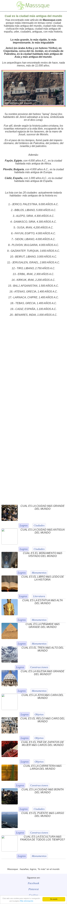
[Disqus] (33, 368)
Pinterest (33, 889)
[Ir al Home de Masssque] (33, 8)
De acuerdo (53, 899)
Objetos (39, 714)
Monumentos (39, 572)
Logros (24, 525)
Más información (26, 901)
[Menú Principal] (5, 5)
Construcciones (39, 667)
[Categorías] (61, 5)
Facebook (33, 883)
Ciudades (39, 525)
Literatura (39, 596)
